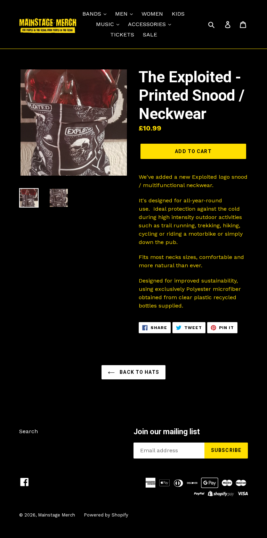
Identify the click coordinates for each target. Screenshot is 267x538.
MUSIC (106, 24)
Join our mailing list (167, 431)
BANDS (92, 13)
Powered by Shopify (106, 515)
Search (28, 431)
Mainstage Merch (56, 515)
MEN (122, 13)
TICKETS (122, 34)
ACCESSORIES (148, 24)
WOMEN (152, 13)
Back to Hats (138, 372)
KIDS (178, 13)
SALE (150, 34)
